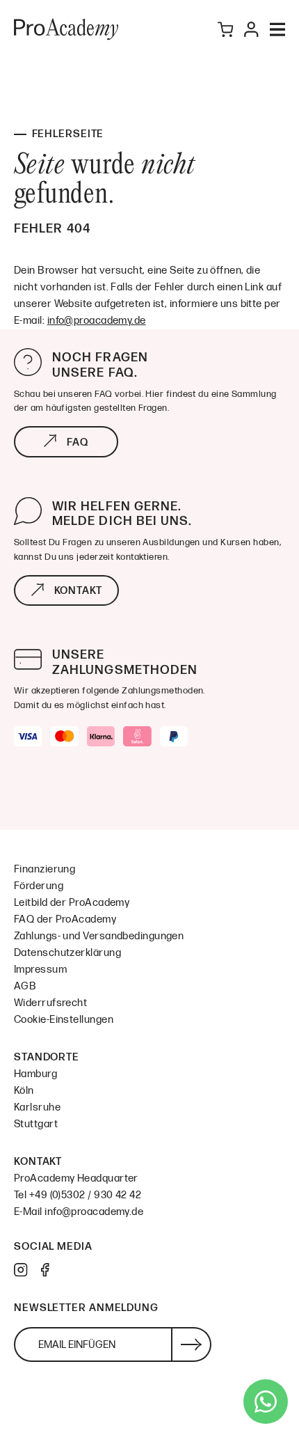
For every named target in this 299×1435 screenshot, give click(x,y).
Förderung (38, 886)
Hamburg (35, 1074)
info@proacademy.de (96, 320)
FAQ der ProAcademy (65, 919)
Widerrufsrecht (50, 1003)
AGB (25, 986)
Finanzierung (44, 869)
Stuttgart (36, 1124)
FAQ (77, 442)
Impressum (40, 969)
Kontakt (78, 590)
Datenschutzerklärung (67, 952)
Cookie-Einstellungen (63, 1019)
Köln (24, 1090)
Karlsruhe (37, 1107)
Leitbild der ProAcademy (71, 902)
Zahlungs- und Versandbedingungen (99, 936)
